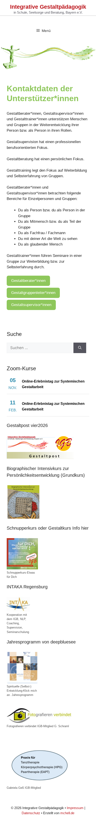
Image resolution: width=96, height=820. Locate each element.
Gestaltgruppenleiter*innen (33, 293)
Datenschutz (31, 813)
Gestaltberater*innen (28, 281)
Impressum (75, 808)
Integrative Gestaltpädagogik (48, 7)
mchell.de (67, 813)
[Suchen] (79, 348)
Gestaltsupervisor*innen (31, 305)
